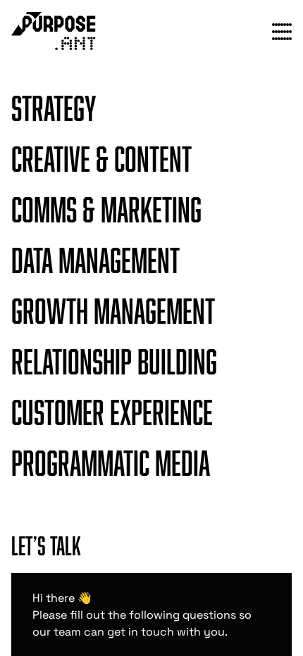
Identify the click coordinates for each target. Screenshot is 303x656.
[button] (151, 109)
